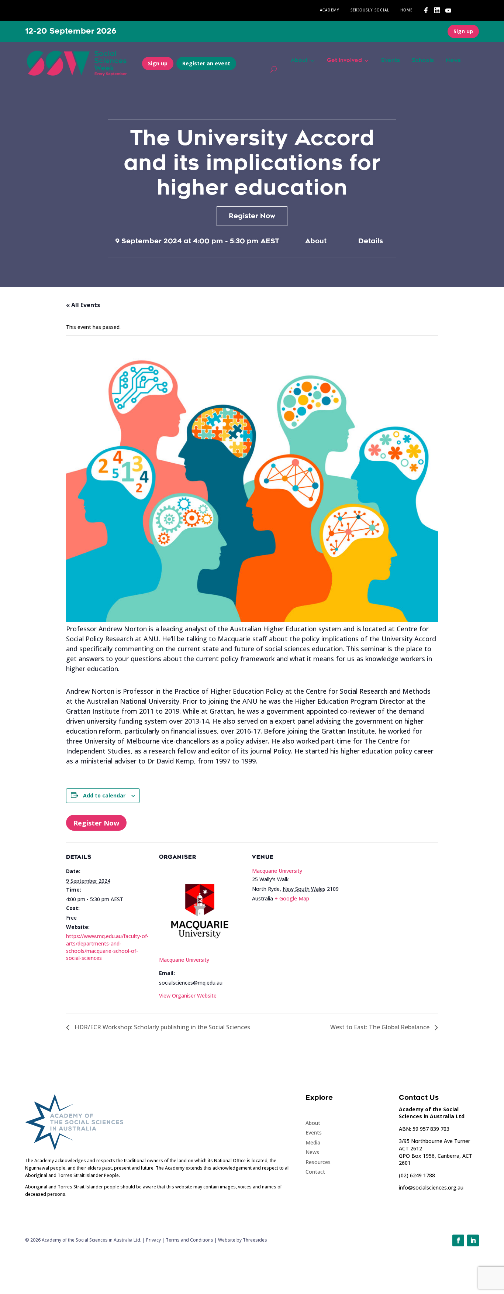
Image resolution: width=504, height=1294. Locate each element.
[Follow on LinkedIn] (473, 1240)
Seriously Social (370, 10)
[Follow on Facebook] (458, 1240)
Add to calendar (104, 795)
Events (390, 61)
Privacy (153, 1240)
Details (370, 241)
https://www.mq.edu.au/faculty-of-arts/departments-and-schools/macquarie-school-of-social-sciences (107, 947)
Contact (315, 1171)
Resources (318, 1162)
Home (406, 10)
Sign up (463, 31)
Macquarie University (184, 959)
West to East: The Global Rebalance (380, 1027)
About (299, 61)
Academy (330, 10)
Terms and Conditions (189, 1240)
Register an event (206, 63)
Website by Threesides (242, 1240)
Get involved (344, 61)
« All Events (83, 305)
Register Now (252, 216)
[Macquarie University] (201, 949)
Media (312, 1142)
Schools (423, 61)
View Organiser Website (188, 995)
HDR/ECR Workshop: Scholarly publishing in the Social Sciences (161, 1027)
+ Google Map (292, 898)
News (453, 61)
